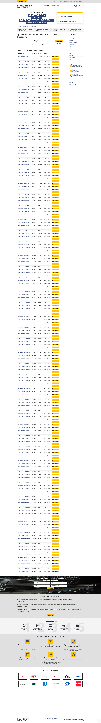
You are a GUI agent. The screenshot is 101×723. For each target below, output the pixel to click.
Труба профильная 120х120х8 (24, 311)
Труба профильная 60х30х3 (23, 142)
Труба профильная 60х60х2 (23, 161)
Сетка (71, 61)
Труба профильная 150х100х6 (24, 349)
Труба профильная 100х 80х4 (23, 244)
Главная (55, 1)
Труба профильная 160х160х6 (24, 402)
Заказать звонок (22, 1)
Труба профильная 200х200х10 (24, 521)
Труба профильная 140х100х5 (24, 319)
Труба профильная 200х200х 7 (24, 513)
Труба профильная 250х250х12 (24, 549)
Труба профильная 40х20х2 (23, 86)
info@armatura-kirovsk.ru (79, 6)
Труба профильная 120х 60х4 (23, 277)
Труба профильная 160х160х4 (24, 394)
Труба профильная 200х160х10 (24, 499)
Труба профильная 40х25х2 (23, 95)
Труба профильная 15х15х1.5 (23, 56)
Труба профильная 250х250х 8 (24, 541)
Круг (71, 48)
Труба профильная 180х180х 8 (24, 460)
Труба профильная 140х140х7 (24, 336)
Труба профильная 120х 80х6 (23, 288)
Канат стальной (73, 42)
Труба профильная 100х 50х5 (23, 236)
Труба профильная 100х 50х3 (23, 225)
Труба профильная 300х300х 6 (24, 560)
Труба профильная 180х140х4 (24, 424)
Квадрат (72, 46)
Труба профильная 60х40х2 (23, 150)
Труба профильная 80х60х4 (23, 189)
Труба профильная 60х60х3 (23, 164)
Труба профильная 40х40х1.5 (23, 100)
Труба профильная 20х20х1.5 (23, 59)
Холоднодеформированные (76, 78)
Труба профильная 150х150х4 (24, 355)
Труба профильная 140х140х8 (24, 341)
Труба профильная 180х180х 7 (24, 457)
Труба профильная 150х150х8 (24, 366)
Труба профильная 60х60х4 (23, 167)
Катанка (72, 44)
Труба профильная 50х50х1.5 (23, 122)
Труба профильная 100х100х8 (24, 272)
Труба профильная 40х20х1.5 (23, 83)
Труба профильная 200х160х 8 (24, 493)
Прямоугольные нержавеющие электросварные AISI (76, 75)
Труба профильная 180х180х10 (24, 466)
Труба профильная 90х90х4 (23, 222)
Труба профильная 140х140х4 (24, 324)
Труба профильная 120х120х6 (24, 305)
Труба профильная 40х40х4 (23, 108)
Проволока (72, 57)
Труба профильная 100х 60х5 (23, 241)
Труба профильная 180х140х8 (24, 441)
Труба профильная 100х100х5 (24, 261)
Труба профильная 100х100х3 (24, 247)
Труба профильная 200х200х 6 (24, 507)
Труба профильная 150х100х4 (24, 347)
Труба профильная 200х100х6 (24, 474)
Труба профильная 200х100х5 (24, 471)
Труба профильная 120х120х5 (24, 300)
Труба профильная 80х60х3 (23, 186)
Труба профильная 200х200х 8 (24, 516)
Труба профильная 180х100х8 (24, 421)
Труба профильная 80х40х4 (23, 183)
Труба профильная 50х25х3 (23, 117)
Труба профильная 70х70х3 (23, 175)
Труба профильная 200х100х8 (24, 477)
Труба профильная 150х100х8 (24, 352)
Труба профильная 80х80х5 (23, 214)
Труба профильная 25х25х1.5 (23, 64)
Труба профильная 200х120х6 (24, 482)
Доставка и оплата (74, 1)
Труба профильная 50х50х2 (23, 125)
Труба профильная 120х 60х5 (23, 280)
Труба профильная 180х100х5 (24, 416)
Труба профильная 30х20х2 (23, 72)
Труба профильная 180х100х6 (24, 419)
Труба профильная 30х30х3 (23, 81)
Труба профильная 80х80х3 (23, 197)
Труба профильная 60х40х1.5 (23, 147)
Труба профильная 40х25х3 (23, 97)
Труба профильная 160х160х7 (24, 408)
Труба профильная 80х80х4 (23, 205)
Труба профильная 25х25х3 (23, 70)
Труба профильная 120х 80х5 (23, 286)
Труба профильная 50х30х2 (23, 119)
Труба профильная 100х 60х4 (23, 239)
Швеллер (72, 82)
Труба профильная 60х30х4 (23, 144)
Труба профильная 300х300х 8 (24, 563)
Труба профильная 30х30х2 (23, 78)
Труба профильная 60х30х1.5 (23, 136)
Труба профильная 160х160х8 (24, 410)
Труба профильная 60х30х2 (23, 139)
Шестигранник (73, 84)
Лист (71, 53)
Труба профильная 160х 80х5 (23, 374)
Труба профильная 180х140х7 (24, 435)
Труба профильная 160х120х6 (24, 383)
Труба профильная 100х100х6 (24, 266)
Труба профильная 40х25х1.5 (23, 92)
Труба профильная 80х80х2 (23, 191)
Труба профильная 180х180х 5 (24, 446)
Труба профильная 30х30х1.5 (23, 75)
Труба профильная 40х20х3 (23, 89)
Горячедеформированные (76, 65)
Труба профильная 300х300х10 (24, 568)
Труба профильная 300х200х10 (24, 557)
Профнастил (72, 59)
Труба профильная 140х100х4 (24, 316)
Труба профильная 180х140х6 (24, 430)
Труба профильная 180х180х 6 (24, 452)
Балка (71, 40)
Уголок (71, 80)
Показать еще (50, 615)
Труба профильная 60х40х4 (23, 155)
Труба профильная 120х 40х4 (23, 275)
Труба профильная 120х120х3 (24, 291)
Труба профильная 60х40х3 (23, 153)
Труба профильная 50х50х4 (23, 131)
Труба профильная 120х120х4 (24, 294)
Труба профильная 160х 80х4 (23, 372)
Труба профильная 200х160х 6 (24, 488)
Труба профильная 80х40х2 (23, 178)
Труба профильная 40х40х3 (23, 106)
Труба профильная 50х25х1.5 (23, 111)
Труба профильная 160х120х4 (24, 377)
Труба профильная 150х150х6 (24, 360)
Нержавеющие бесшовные (76, 69)
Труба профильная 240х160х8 (24, 532)
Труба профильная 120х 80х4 (23, 283)
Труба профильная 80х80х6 (23, 219)
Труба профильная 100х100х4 (24, 255)
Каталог (60, 1)
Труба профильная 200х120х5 (24, 480)
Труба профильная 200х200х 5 (24, 504)
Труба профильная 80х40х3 (23, 180)
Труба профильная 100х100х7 (24, 269)
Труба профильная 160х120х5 (24, 380)
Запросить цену (59, 41)
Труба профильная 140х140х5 (24, 327)
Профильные (74, 72)
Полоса (71, 55)
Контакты (81, 1)
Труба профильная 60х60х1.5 (23, 158)
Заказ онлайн (66, 1)
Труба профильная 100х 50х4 (23, 230)
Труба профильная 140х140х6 (24, 330)
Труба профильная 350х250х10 (24, 571)
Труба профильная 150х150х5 (24, 358)
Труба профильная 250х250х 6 (24, 535)
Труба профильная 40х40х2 (23, 103)
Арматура (72, 38)
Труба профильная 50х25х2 (23, 114)
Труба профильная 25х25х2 (23, 67)
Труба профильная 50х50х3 (23, 128)
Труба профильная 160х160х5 (24, 396)
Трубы (71, 64)
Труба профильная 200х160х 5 (24, 485)
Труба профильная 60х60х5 (23, 172)
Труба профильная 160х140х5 (24, 391)
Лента (71, 51)
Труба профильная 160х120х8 (24, 388)
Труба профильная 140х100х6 (24, 322)
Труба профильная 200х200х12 (24, 527)
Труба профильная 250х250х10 (24, 543)
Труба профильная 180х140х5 (24, 427)
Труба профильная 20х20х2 (23, 61)
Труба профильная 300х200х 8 (24, 554)
